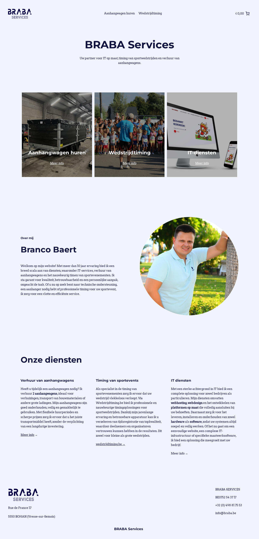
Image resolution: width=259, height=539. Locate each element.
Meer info (57, 163)
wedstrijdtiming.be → (110, 444)
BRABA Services (128, 529)
